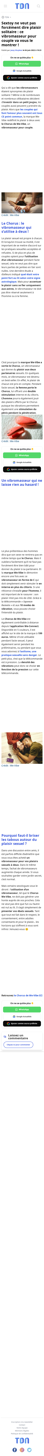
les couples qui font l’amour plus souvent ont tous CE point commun (21, 113)
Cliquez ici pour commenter (18, 1045)
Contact (22, 1425)
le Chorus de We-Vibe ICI (28, 995)
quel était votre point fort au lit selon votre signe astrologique (20, 278)
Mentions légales (22, 1431)
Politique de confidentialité (22, 1433)
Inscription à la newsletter (22, 1422)
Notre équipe (22, 1428)
